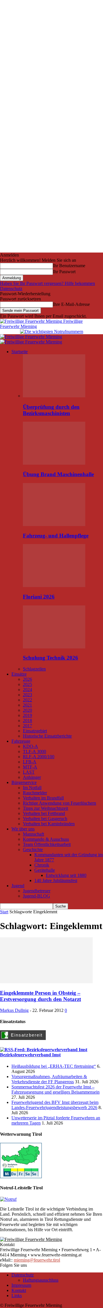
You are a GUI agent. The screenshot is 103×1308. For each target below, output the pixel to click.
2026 (27, 679)
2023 (27, 694)
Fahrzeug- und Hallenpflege (55, 536)
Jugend (17, 885)
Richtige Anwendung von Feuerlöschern (59, 803)
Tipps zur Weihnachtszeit (45, 808)
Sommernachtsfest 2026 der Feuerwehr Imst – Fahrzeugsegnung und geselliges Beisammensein (55, 1089)
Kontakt (18, 1290)
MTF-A (30, 767)
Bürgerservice (24, 782)
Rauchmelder (35, 792)
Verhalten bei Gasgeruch (45, 818)
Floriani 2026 (39, 597)
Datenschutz (11, 288)
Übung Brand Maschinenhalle (58, 474)
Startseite (19, 351)
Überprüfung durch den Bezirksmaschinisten (51, 410)
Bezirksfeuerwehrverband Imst (30, 1054)
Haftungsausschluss (40, 1280)
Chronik (41, 865)
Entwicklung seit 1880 (66, 875)
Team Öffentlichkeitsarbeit (47, 844)
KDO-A (30, 746)
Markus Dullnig (14, 1010)
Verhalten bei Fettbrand (44, 813)
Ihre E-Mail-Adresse (71, 304)
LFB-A (29, 761)
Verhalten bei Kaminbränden (49, 823)
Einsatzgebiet (35, 730)
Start (4, 911)
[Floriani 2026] (54, 585)
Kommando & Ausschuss (46, 839)
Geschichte (33, 849)
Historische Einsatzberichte (47, 736)
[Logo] (31, 336)
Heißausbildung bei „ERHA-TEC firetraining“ (53, 1066)
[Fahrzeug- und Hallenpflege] (54, 524)
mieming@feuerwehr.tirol (37, 1260)
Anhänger (32, 777)
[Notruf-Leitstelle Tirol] (8, 1199)
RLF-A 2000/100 (38, 756)
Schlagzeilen (34, 668)
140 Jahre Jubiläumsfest (55, 880)
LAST (29, 772)
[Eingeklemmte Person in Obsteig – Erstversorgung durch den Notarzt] (46, 981)
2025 (27, 684)
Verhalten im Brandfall (43, 797)
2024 (27, 689)
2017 (27, 725)
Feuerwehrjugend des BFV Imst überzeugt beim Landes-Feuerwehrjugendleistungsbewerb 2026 (54, 1105)
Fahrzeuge (20, 741)
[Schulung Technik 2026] (54, 646)
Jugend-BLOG (36, 895)
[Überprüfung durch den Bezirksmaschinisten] (54, 395)
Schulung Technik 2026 (50, 658)
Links (16, 1295)
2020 (27, 710)
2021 (27, 705)
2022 (27, 699)
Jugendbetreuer (36, 890)
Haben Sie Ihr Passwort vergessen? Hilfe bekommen (47, 283)
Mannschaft (33, 834)
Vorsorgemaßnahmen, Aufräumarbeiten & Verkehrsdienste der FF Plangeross (49, 1079)
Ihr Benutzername (69, 265)
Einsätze (19, 674)
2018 (27, 720)
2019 (27, 715)
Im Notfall (32, 787)
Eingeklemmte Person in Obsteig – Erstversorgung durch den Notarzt (40, 996)
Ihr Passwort (64, 271)
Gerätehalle (44, 870)
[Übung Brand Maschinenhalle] (54, 463)
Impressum (21, 1285)
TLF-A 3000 (34, 751)
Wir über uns (23, 828)
